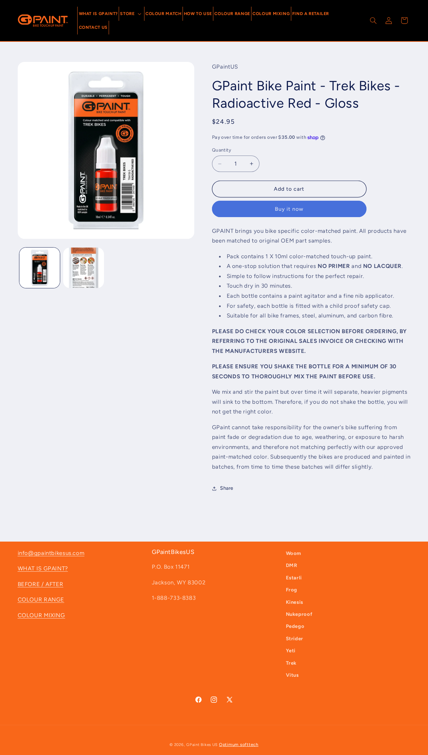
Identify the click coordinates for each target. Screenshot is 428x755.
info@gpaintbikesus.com (51, 553)
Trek (291, 663)
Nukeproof (299, 614)
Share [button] (226, 488)
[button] (131, 13)
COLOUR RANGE (41, 599)
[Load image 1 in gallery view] (39, 268)
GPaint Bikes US (202, 744)
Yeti (291, 651)
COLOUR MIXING (41, 615)
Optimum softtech (238, 744)
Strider (294, 639)
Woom (294, 553)
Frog (292, 590)
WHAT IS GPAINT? (43, 568)
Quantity (221, 150)
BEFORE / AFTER (41, 584)
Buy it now (289, 209)
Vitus (292, 675)
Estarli (294, 578)
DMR (291, 565)
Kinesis (294, 602)
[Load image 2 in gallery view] (83, 268)
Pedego (295, 626)
